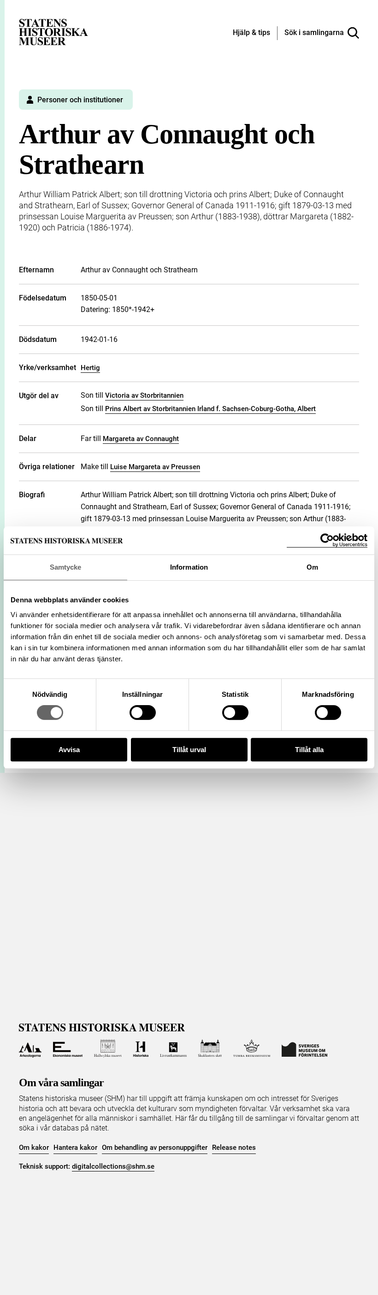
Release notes (234, 1147)
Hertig (90, 368)
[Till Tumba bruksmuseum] (251, 1048)
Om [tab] (312, 567)
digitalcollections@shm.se (113, 1166)
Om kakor (34, 1147)
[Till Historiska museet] (140, 1048)
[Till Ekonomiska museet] (68, 1048)
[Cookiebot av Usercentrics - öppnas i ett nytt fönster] (327, 540)
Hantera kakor (75, 1147)
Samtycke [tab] (66, 567)
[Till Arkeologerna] (30, 1048)
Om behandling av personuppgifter (154, 1147)
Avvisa (69, 749)
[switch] (143, 712)
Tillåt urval (189, 749)
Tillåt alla (309, 749)
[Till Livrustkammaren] (173, 1048)
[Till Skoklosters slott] (210, 1048)
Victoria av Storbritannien (144, 395)
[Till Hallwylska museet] (107, 1048)
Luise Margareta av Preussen (155, 467)
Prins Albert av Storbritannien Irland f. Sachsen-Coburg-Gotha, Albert (210, 409)
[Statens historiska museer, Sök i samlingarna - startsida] (53, 31)
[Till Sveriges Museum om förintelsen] (304, 1048)
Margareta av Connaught (141, 439)
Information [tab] (189, 567)
